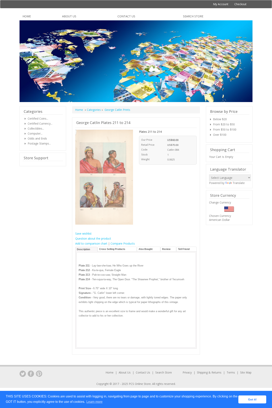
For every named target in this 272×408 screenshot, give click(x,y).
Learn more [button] (94, 401)
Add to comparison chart (91, 243)
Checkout (240, 4)
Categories (94, 110)
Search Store (193, 16)
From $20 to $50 (224, 124)
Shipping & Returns (209, 372)
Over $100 (219, 135)
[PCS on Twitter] (23, 374)
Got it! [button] (252, 399)
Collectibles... (36, 128)
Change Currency (220, 202)
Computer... (35, 133)
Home (27, 16)
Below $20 (220, 119)
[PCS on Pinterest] (39, 374)
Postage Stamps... (39, 143)
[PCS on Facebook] (31, 374)
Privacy (187, 372)
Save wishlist (83, 233)
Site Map (245, 372)
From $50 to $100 (224, 129)
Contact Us (126, 16)
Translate (239, 183)
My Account (220, 4)
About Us (69, 16)
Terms (231, 372)
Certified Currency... (40, 123)
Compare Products (123, 243)
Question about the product (93, 238)
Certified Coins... (38, 118)
